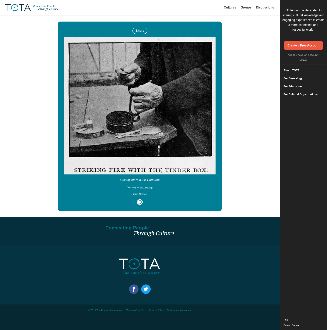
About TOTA (291, 70)
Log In (303, 59)
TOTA (32, 7)
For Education (292, 86)
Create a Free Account (303, 45)
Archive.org (146, 187)
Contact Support (291, 325)
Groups (246, 7)
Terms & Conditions (136, 310)
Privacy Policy (156, 310)
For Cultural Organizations (300, 94)
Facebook (134, 289)
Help (285, 319)
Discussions (265, 7)
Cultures (230, 7)
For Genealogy (293, 78)
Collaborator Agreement (179, 310)
